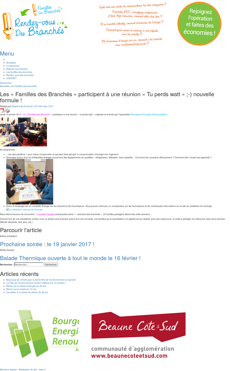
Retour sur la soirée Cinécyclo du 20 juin (26, 285)
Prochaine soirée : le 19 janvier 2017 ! (47, 244)
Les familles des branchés (19, 72)
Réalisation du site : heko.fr (32, 369)
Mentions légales (8, 369)
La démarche (12, 65)
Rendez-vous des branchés (19, 75)
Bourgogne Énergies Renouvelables (149, 114)
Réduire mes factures (17, 68)
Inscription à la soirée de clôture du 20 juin (27, 292)
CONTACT (11, 78)
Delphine (16, 106)
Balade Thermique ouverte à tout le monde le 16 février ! (70, 258)
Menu (7, 53)
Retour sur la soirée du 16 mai (21, 289)
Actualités (11, 62)
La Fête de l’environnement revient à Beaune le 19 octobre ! (36, 282)
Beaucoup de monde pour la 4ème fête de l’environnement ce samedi (40, 279)
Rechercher (6, 82)
